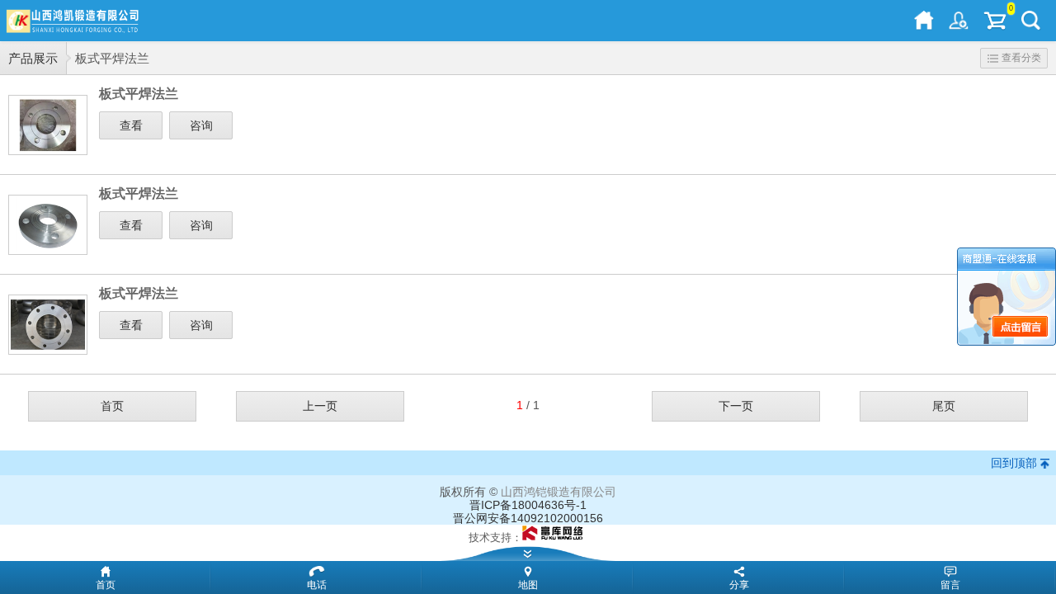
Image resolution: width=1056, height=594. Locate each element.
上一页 (320, 405)
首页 (112, 405)
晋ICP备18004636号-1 (528, 505)
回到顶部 (1014, 462)
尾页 (943, 405)
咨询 (201, 125)
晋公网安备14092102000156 (528, 518)
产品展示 (33, 58)
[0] (994, 21)
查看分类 (1021, 58)
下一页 (736, 405)
